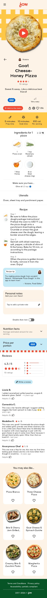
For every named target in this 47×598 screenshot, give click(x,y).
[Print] (34, 108)
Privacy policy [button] (34, 583)
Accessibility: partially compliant (23, 587)
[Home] (23, 5)
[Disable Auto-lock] (31, 319)
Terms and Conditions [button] (16, 583)
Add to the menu (14, 108)
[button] (4, 4)
